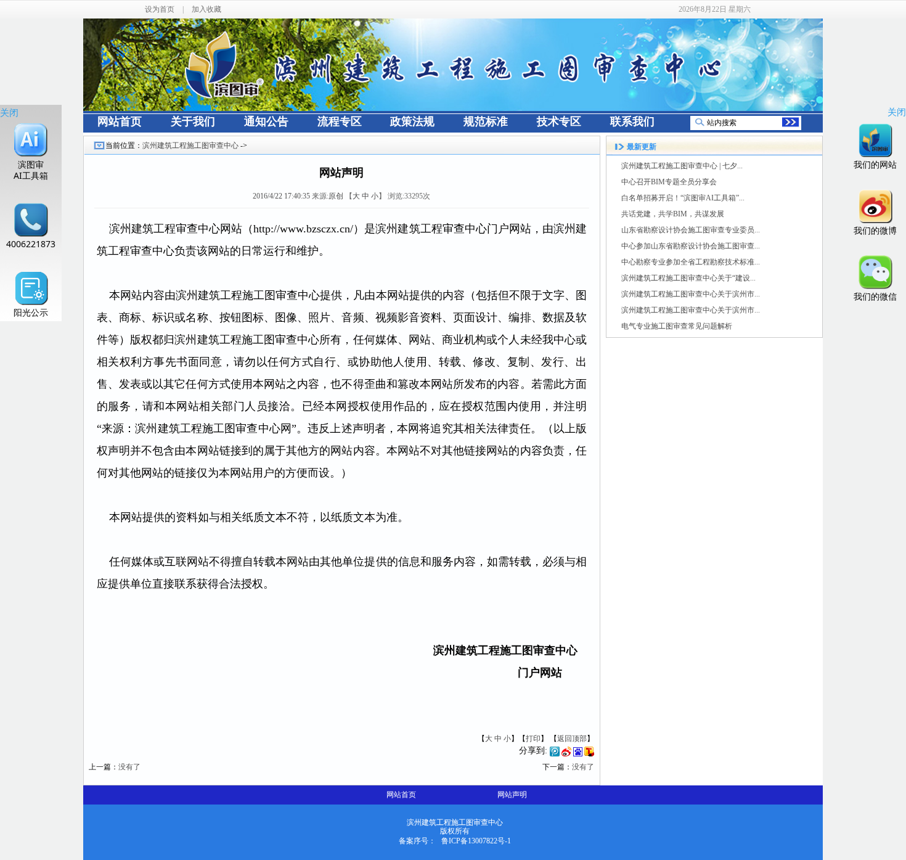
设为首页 (159, 9)
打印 (533, 738)
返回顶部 (572, 738)
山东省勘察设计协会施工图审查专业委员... (690, 230)
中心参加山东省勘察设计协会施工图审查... (690, 246)
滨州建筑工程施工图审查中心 (190, 145)
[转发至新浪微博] (566, 754)
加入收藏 (206, 9)
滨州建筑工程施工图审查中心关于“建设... (688, 278)
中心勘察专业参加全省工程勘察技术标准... (690, 262)
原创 (336, 196)
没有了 (129, 767)
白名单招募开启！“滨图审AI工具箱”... (683, 198)
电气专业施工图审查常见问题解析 (676, 326)
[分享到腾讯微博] (555, 754)
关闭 (9, 112)
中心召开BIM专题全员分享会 (669, 182)
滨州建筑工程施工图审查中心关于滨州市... (690, 294)
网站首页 (401, 794)
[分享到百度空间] (577, 754)
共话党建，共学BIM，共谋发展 (672, 214)
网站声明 (512, 794)
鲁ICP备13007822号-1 (476, 841)
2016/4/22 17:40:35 (281, 196)
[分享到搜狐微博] (589, 754)
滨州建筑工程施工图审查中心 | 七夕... (682, 166)
